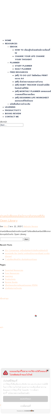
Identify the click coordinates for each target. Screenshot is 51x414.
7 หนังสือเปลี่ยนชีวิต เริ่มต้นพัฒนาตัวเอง (21, 259)
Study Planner (23, 65)
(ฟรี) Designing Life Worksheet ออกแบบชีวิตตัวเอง (32, 99)
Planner (15, 62)
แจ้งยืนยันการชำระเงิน (20, 104)
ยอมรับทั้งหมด (25, 399)
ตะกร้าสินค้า (9, 350)
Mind (6, 226)
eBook (13, 46)
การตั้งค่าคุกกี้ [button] (25, 406)
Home (8, 40)
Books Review (13, 113)
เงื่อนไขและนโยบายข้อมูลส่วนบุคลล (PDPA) (21, 285)
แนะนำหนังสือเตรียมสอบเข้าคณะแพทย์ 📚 (21, 316)
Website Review (30, 226)
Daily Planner (23, 68)
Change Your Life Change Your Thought (30, 58)
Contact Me (12, 116)
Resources (11, 43)
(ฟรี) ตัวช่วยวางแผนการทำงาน (29, 81)
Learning (10, 107)
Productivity (13, 110)
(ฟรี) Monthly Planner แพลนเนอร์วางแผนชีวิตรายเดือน (33, 93)
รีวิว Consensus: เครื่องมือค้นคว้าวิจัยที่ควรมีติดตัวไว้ (26, 250)
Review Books (11, 282)
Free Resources (19, 72)
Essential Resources (14, 270)
